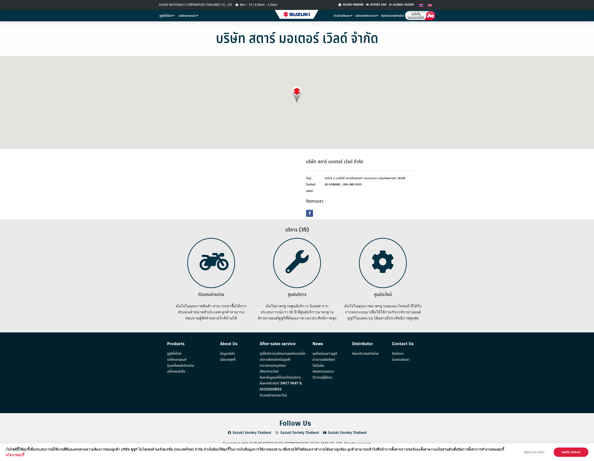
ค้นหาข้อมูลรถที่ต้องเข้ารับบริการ (280, 377)
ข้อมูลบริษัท (227, 353)
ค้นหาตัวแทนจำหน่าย (365, 353)
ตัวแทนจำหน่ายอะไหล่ (273, 395)
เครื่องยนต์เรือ (176, 371)
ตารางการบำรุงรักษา (273, 365)
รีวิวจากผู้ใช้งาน (322, 377)
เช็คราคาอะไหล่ (269, 371)
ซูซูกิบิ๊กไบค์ (174, 353)
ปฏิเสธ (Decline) (534, 452)
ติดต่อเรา (398, 353)
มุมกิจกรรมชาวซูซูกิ (325, 353)
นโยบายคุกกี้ (15, 455)
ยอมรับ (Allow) (571, 452)
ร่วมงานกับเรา (401, 359)
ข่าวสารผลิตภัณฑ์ (324, 359)
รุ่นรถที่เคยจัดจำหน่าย (180, 365)
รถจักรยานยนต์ (177, 359)
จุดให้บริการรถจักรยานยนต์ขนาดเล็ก (282, 353)
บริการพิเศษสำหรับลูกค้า (275, 359)
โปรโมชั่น (318, 365)
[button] (297, 94)
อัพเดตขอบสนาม (323, 371)
